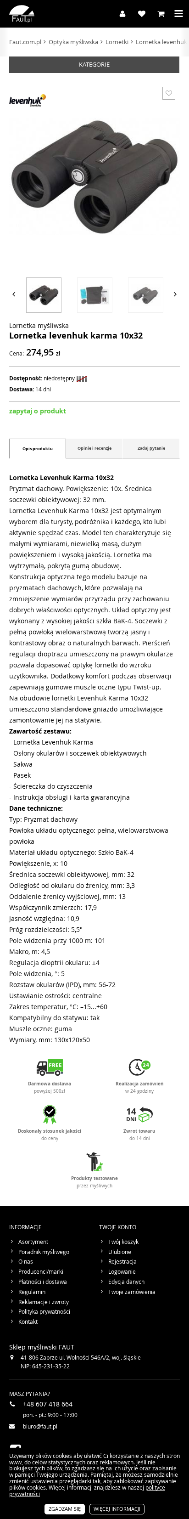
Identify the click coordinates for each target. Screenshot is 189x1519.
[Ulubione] (139, 13)
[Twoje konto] (120, 13)
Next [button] (175, 294)
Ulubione (119, 1252)
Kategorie (94, 64)
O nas (25, 1262)
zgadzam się (65, 1508)
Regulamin (31, 1292)
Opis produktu (37, 449)
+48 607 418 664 (47, 1404)
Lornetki (117, 42)
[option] (43, 294)
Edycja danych (126, 1282)
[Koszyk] (158, 13)
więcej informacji (117, 1508)
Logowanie (122, 1272)
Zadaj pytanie (151, 448)
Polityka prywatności (44, 1312)
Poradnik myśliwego (43, 1252)
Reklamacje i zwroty (43, 1302)
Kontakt (28, 1322)
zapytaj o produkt (37, 411)
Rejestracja (122, 1262)
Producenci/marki (40, 1272)
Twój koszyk (123, 1242)
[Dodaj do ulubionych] (168, 93)
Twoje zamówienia (132, 1292)
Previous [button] (13, 294)
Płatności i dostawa (42, 1282)
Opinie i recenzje (94, 448)
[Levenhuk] (27, 100)
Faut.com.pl (25, 42)
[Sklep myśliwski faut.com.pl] (21, 14)
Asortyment (33, 1242)
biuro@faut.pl (40, 1426)
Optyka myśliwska (73, 42)
